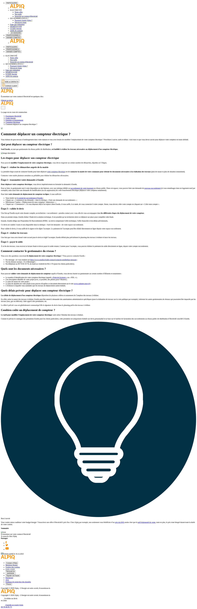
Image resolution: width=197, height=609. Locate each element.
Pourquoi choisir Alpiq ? (23, 20)
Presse (8, 584)
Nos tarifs (18, 14)
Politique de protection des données (18, 582)
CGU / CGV (10, 569)
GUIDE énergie (16, 29)
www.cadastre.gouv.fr (82, 284)
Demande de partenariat (10, 572)
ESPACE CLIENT (11, 86)
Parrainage (9, 578)
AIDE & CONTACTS (11, 82)
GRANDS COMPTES (13, 38)
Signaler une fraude (12, 575)
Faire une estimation (17, 24)
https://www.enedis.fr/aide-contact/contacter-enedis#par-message (53, 260)
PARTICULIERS (11, 3)
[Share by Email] (7, 549)
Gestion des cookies (12, 567)
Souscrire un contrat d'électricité (26, 16)
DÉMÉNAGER (16, 27)
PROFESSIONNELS (13, 35)
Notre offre (19, 12)
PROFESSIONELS (12, 49)
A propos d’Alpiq (11, 563)
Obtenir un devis (7, 100)
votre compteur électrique (56, 172)
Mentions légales (11, 565)
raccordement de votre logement (81, 188)
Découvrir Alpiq (20, 22)
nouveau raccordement (152, 188)
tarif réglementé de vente (146, 522)
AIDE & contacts (16, 31)
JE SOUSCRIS (16, 33)
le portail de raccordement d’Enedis (30, 198)
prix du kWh (119, 522)
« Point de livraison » (59, 277)
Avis (7, 580)
